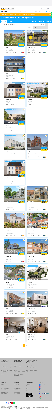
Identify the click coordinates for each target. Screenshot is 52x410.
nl (50, 8)
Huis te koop (9, 47)
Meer (32, 11)
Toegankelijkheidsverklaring (22, 408)
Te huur (6, 14)
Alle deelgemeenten (12, 408)
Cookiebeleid (11, 407)
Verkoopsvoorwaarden (36, 407)
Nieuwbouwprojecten (13, 14)
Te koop (2, 14)
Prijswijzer (38, 14)
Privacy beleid (17, 407)
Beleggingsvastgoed (30, 14)
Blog (50, 14)
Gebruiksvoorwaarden (5, 407)
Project (30, 99)
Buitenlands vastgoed (9, 8)
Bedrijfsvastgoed (21, 14)
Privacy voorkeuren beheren (26, 407)
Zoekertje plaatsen (24, 11)
